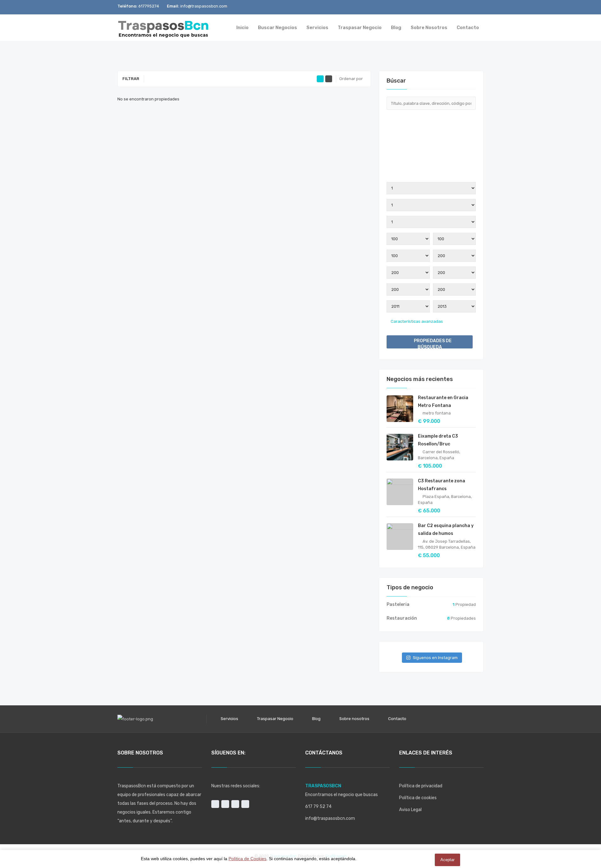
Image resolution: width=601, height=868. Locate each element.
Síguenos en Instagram (435, 657)
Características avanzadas (416, 321)
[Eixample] (431, 159)
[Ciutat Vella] (431, 154)
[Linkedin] (478, 7)
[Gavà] (431, 169)
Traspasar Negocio (275, 718)
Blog (316, 718)
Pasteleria (398, 604)
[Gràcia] (431, 174)
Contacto (397, 718)
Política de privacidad (420, 786)
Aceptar (447, 859)
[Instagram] (447, 7)
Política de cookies (418, 797)
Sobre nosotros (354, 718)
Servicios (229, 718)
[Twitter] (468, 7)
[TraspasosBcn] (163, 28)
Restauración (402, 618)
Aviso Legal (410, 809)
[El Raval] (431, 164)
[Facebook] (458, 7)
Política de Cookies (247, 858)
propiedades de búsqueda (432, 343)
